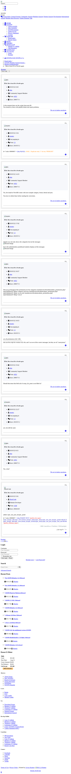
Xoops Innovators (9, 681)
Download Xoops (9, 704)
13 (14, 142)
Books (6, 692)
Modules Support (38, 16)
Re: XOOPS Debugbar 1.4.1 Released (15, 578)
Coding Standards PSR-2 (11, 728)
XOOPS (8, 25)
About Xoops (8, 676)
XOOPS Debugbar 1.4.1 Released (14, 607)
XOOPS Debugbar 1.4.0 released (13, 645)
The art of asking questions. (58, 110)
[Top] (65, 113)
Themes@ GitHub (9, 708)
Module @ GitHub (13, 46)
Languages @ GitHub (10, 709)
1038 (15, 506)
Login (10, 53)
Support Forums (9, 711)
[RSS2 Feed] (41, 767)
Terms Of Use (12, 31)
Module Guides (8, 697)
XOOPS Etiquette (9, 685)
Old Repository (12, 48)
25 (66, 261)
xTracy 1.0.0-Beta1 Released (12, 622)
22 (66, 123)
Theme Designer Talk (26, 18)
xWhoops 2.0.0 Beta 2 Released (13, 615)
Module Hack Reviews (12, 18)
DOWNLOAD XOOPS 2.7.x (15, 58)
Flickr (6, 756)
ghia (11, 90)
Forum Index (7, 16)
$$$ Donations (8, 735)
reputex (12, 136)
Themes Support (48, 16)
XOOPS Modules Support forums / (14, 63)
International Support (10, 713)
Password (3, 552)
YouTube (7, 758)
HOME (8, 23)
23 (66, 164)
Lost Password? (40, 560)
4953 (15, 96)
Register (10, 55)
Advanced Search (6, 570)
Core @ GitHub (9, 720)
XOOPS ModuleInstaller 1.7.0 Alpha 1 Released (17, 637)
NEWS (8, 41)
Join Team (7, 737)
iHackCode (13, 499)
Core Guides (8, 695)
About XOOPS (12, 26)
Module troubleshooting (11, 64)
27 (66, 355)
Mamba (16, 581)
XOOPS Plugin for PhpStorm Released (15, 593)
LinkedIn (7, 754)
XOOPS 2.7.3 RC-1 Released (12, 600)
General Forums (15, 16)
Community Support (27, 16)
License (10, 35)
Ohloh (6, 759)
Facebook (7, 753)
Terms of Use (5, 767)
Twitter (6, 761)
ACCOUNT (10, 51)
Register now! (30, 560)
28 (66, 399)
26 (66, 310)
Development (57, 16)
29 (66, 440)
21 (66, 77)
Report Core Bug (9, 745)
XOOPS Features (13, 30)
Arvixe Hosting (29, 767)
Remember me (7, 556)
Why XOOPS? (12, 28)
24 (66, 213)
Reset (10, 558)
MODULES (10, 45)
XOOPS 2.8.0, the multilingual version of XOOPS (18, 630)
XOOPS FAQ (10, 50)
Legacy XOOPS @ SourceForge (14, 727)
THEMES (9, 43)
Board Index (11, 38)
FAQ (5, 694)
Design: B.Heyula (35, 770)
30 (66, 485)
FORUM (9, 36)
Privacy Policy (14, 767)
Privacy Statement (13, 33)
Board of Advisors (9, 680)
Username (4, 548)
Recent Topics (12, 40)
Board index (8, 61)
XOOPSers (7, 683)
